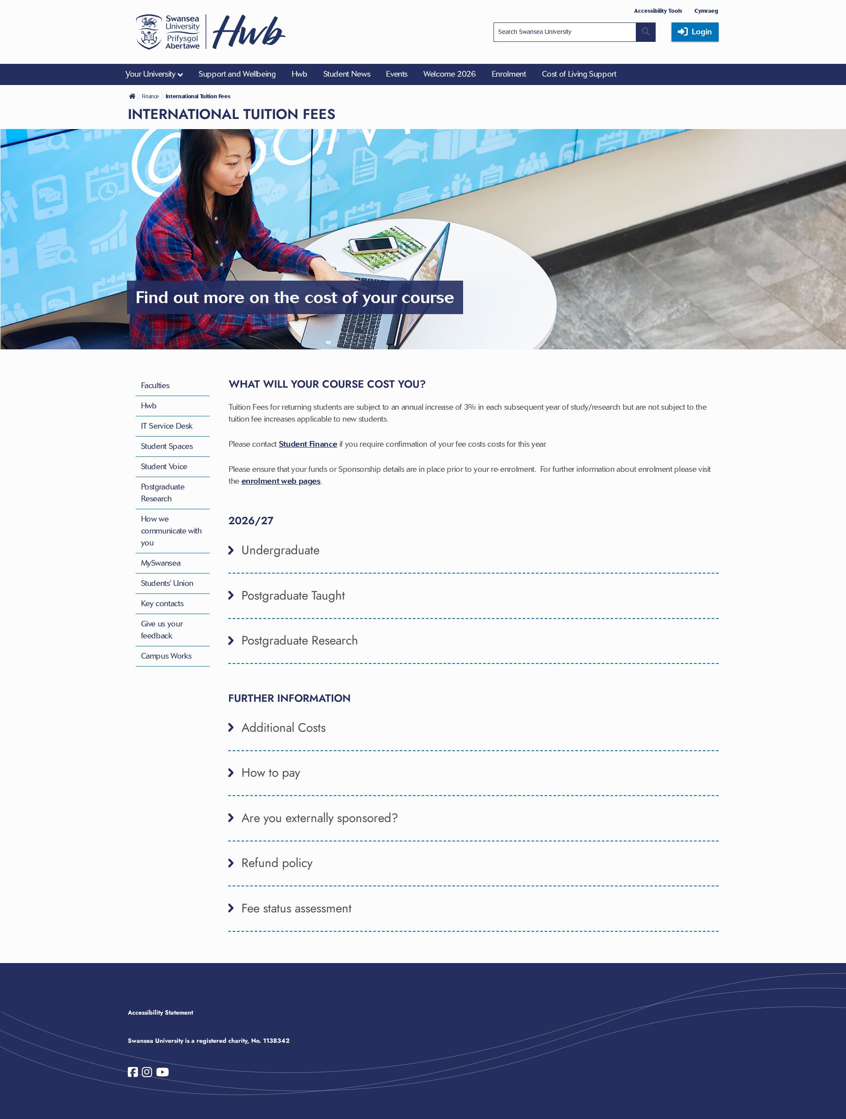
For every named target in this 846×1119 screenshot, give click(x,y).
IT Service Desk (167, 426)
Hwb (149, 406)
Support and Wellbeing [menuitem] (237, 74)
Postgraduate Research (163, 493)
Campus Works (166, 656)
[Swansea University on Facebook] (133, 1074)
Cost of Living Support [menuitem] (579, 74)
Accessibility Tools (658, 10)
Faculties (155, 385)
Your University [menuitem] (151, 74)
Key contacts (162, 603)
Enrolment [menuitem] (509, 74)
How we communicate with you (171, 531)
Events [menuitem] (397, 74)
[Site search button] (646, 32)
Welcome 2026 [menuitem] (449, 74)
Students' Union (167, 583)
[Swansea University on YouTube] (162, 1074)
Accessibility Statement (160, 1012)
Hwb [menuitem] (300, 74)
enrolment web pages (281, 481)
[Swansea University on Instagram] (147, 1074)
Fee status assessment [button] (296, 908)
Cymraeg (706, 10)
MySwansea (161, 563)
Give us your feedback (162, 630)
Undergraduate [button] (280, 550)
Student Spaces (167, 446)
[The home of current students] (133, 96)
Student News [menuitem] (347, 74)
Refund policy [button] (276, 863)
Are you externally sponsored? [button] (319, 818)
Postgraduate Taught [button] (293, 595)
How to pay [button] (270, 772)
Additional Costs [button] (283, 728)
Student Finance (308, 444)
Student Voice (164, 466)
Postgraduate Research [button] (299, 640)
